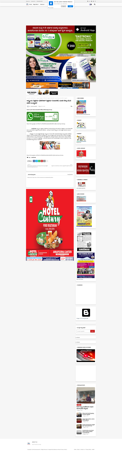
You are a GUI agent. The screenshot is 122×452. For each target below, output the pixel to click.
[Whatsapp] (39, 161)
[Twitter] (36, 161)
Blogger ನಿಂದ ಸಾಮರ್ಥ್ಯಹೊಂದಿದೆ (82, 318)
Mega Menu (35, 4)
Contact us (33, 1)
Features (42, 4)
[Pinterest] (42, 161)
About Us (28, 1)
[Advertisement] (61, 16)
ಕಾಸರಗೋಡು (33, 98)
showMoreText (40, 1)
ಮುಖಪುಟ (28, 98)
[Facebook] (34, 161)
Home (30, 4)
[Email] (44, 161)
